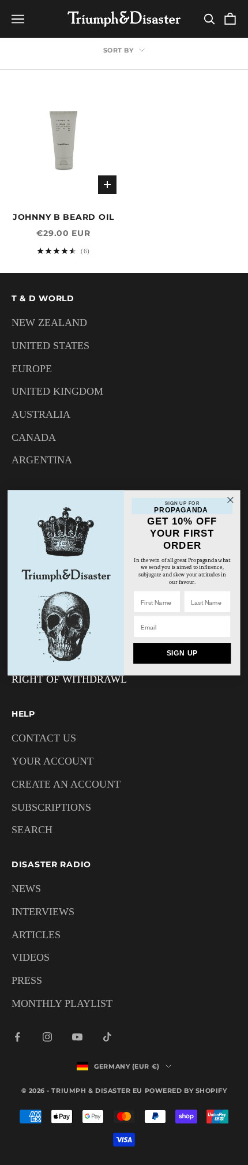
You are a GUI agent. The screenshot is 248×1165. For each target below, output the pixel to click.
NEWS (26, 888)
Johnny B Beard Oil (63, 217)
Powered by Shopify (186, 1091)
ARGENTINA (42, 460)
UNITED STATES (50, 345)
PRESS (27, 980)
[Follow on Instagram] (47, 1037)
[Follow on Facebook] (17, 1037)
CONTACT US (44, 738)
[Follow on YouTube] (77, 1037)
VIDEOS (31, 957)
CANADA (34, 437)
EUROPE (32, 368)
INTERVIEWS (43, 911)
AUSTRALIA (41, 414)
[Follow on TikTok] (107, 1037)
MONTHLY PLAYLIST (62, 1003)
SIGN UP (182, 653)
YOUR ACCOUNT (52, 761)
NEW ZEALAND (49, 322)
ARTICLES (36, 935)
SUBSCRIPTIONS (51, 807)
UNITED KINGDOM (57, 391)
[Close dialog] (231, 500)
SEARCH (32, 830)
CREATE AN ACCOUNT (66, 784)
